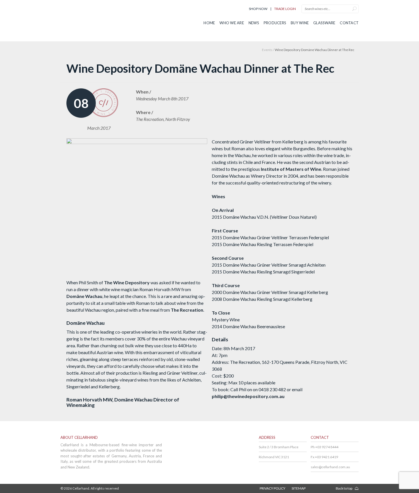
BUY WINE (300, 23)
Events (267, 50)
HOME (209, 23)
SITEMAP (299, 488)
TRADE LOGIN (285, 9)
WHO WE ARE (231, 23)
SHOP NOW (258, 9)
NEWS (254, 23)
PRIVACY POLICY (272, 488)
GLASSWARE (324, 23)
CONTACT (349, 23)
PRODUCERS (275, 23)
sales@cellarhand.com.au (330, 467)
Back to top (344, 488)
